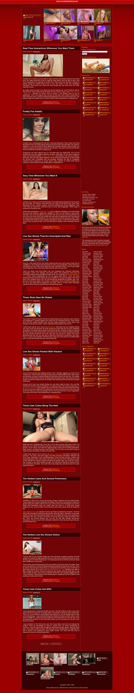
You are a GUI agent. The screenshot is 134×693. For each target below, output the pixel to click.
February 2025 (86, 259)
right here (85, 237)
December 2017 (98, 267)
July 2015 (96, 306)
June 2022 (85, 295)
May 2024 (85, 267)
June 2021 (85, 310)
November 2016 (98, 284)
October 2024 (86, 262)
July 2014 (96, 324)
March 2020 (85, 327)
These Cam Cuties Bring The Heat (40, 405)
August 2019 (86, 336)
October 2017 (97, 270)
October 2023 (86, 275)
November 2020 (87, 318)
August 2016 (97, 289)
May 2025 (85, 258)
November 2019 (87, 332)
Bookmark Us (36, 51)
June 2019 (85, 340)
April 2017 (96, 276)
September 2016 (98, 287)
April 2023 (85, 282)
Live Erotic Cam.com (88, 199)
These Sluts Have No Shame (37, 297)
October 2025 (86, 254)
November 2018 (98, 256)
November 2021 (87, 306)
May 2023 (85, 281)
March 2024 (85, 268)
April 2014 (96, 329)
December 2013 (98, 335)
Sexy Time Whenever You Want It (40, 175)
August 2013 (97, 341)
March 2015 (96, 312)
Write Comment (55, 103)
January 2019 (97, 253)
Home (84, 49)
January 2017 (97, 281)
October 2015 (97, 301)
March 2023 (85, 284)
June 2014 (96, 326)
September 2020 (87, 321)
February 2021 (86, 315)
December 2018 (98, 254)
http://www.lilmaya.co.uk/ (90, 197)
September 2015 (98, 302)
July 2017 (96, 273)
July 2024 (85, 265)
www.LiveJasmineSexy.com (67, 1)
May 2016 (96, 292)
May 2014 (96, 327)
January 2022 (86, 302)
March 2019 (85, 343)
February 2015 (97, 313)
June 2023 (85, 279)
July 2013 (96, 343)
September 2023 (87, 276)
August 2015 (97, 304)
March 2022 (85, 299)
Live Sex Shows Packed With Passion (42, 351)
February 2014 (97, 332)
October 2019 (86, 333)
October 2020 (86, 319)
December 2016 (98, 282)
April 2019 (85, 341)
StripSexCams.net (87, 203)
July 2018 (96, 262)
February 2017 (97, 279)
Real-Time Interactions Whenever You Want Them (48, 48)
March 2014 (96, 330)
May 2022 (85, 296)
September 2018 (98, 259)
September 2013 (98, 340)
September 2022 (87, 290)
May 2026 (85, 251)
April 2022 (85, 298)
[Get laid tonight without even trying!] (96, 72)
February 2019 (97, 251)
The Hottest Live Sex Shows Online (41, 534)
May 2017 (96, 275)
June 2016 (96, 290)
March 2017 (96, 278)
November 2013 (98, 336)
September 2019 (87, 335)
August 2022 (86, 292)
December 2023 (87, 272)
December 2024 (87, 261)
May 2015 (96, 309)
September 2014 (98, 321)
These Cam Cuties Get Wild (37, 589)
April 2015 (96, 310)
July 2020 (85, 323)
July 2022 (85, 293)
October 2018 (97, 258)
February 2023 (86, 285)
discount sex (84, 687)
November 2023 (87, 273)
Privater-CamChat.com (89, 202)
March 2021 (85, 313)
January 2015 (97, 315)
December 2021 (87, 304)
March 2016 (96, 295)
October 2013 (97, 338)
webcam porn (64, 687)
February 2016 (97, 296)
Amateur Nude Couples (89, 194)
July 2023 (85, 278)
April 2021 (85, 312)
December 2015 (98, 299)
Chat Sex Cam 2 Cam (88, 196)
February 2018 (97, 265)
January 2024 (86, 270)
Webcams (56, 102)
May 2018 (96, 264)
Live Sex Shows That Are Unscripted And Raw (47, 236)
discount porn (74, 687)
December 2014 (98, 316)
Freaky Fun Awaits (32, 111)
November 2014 (98, 318)
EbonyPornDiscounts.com (99, 245)
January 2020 (86, 329)
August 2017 (97, 272)
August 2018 (97, 261)
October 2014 (97, 319)
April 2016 (96, 293)
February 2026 (86, 253)
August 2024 (86, 264)
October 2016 (97, 285)
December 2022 (87, 287)
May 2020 (85, 326)
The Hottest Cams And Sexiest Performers (44, 478)
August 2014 (97, 323)
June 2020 (85, 324)
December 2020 (87, 316)
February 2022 (86, 301)
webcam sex (55, 687)
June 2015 (96, 307)
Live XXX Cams (86, 200)
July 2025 (85, 256)
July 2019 (85, 338)
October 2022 (86, 289)
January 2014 (97, 333)
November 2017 (98, 268)
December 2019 (87, 330)
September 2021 (87, 307)
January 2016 (97, 298)
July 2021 (85, 309)
